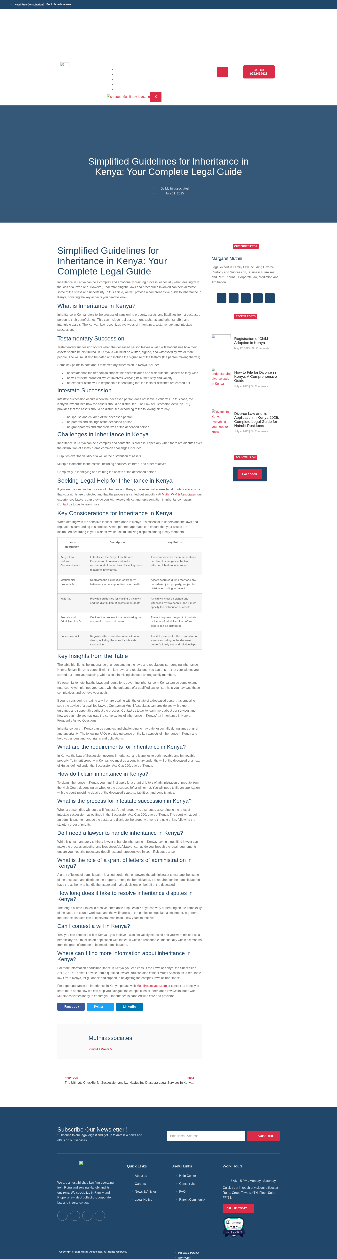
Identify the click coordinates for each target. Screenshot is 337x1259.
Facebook (249, 474)
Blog (123, 84)
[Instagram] (258, 298)
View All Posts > (100, 1049)
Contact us (64, 504)
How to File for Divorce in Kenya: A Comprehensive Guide (255, 376)
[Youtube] (100, 1216)
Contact (126, 89)
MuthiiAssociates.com (152, 985)
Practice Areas (132, 74)
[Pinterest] (270, 298)
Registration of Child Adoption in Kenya (251, 341)
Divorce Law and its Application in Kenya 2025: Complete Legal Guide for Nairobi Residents (256, 420)
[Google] (246, 298)
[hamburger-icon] (222, 72)
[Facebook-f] (221, 298)
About (125, 79)
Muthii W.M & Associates (179, 494)
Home (124, 69)
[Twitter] (234, 298)
